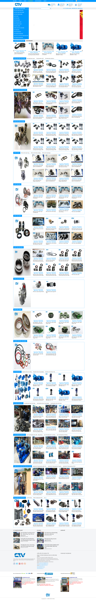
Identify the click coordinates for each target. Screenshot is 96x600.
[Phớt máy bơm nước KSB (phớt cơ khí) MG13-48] (51, 173)
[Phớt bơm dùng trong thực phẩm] (38, 221)
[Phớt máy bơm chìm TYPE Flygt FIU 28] (77, 330)
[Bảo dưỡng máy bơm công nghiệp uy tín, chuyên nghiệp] (38, 409)
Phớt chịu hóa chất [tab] (18, 247)
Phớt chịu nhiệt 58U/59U (76, 243)
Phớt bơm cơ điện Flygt (63, 243)
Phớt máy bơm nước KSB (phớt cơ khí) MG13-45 (76, 166)
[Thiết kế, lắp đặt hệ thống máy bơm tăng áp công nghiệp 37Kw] (64, 486)
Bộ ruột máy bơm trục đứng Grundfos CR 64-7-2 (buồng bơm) (64, 526)
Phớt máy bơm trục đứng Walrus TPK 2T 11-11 (63, 103)
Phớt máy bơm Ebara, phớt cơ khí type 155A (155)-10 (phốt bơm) (51, 86)
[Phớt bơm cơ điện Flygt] (64, 236)
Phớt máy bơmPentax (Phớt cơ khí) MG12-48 (51, 118)
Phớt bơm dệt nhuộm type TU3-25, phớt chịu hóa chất (38, 275)
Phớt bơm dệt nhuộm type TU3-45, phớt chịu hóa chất (64, 275)
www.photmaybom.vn (40, 568)
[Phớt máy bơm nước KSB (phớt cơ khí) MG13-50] (77, 173)
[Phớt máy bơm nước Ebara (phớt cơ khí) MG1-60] (77, 109)
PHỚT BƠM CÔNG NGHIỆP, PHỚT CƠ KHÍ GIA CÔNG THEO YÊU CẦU (51, 546)
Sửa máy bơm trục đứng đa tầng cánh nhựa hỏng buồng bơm (77, 417)
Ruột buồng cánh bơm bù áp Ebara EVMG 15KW (64, 511)
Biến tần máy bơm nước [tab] (38, 497)
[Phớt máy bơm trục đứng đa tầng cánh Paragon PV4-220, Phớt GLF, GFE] (64, 127)
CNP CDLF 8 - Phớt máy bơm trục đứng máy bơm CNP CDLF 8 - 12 (76, 86)
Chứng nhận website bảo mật (65, 573)
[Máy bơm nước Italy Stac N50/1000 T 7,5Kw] (62, 46)
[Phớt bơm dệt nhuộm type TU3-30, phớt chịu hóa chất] (51, 267)
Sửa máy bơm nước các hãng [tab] (29, 403)
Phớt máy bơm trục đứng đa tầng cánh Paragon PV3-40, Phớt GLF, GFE (51, 149)
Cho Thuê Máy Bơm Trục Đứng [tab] (49, 434)
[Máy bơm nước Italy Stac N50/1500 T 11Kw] (64, 392)
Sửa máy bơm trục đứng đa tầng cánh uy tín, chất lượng (50, 533)
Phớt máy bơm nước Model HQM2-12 (51, 244)
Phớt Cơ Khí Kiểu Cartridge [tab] (36, 152)
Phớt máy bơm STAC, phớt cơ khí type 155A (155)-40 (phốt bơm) (51, 72)
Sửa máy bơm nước (17, 31)
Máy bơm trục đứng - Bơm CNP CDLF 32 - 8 (64, 385)
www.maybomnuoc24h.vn (44, 565)
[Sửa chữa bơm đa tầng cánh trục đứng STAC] (64, 423)
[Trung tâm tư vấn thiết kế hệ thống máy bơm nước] (51, 471)
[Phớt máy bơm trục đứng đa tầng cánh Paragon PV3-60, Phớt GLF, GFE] (77, 141)
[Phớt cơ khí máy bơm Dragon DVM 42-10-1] (51, 159)
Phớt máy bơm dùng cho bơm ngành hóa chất (50, 539)
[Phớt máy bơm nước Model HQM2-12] (51, 236)
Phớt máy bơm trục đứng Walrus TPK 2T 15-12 (63, 118)
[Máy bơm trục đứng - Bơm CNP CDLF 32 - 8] (64, 377)
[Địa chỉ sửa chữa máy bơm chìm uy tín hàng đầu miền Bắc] (51, 422)
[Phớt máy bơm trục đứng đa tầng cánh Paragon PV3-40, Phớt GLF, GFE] (51, 141)
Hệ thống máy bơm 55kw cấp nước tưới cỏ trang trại (77, 494)
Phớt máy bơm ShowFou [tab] (49, 58)
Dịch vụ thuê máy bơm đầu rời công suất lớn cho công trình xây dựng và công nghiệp (51, 448)
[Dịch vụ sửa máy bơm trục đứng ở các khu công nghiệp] (64, 409)
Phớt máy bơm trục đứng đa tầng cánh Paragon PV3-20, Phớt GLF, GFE (77, 135)
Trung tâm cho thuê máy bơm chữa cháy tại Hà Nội (64, 463)
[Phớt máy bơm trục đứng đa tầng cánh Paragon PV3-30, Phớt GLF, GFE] (38, 141)
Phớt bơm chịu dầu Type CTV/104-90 (33, 54)
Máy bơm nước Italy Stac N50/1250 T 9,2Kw (47, 54)
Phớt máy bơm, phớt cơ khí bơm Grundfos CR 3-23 (64, 72)
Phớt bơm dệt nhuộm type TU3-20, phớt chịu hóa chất (77, 260)
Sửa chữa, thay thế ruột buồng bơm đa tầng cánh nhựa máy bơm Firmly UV (76, 431)
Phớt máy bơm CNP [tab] (40, 58)
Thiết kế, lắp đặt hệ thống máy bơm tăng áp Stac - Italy (38, 494)
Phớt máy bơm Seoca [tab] (31, 58)
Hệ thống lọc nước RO (76, 479)
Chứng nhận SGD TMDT (40, 573)
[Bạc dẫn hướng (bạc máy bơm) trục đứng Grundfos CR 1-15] (38, 518)
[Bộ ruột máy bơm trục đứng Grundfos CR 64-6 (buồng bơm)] (38, 503)
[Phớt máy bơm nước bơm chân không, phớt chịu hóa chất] (75, 46)
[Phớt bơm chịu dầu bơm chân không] (64, 204)
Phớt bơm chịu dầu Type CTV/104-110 (76, 198)
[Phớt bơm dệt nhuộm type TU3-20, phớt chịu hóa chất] (77, 253)
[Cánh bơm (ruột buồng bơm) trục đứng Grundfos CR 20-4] (20, 46)
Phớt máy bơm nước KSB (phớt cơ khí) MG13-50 (76, 180)
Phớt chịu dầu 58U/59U (76, 211)
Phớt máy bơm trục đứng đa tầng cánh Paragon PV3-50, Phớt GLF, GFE (64, 149)
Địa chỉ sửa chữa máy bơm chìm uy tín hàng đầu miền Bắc (51, 430)
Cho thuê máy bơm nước (18, 33)
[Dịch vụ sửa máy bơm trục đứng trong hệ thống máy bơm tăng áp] (51, 409)
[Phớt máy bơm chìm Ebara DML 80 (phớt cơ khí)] (38, 78)
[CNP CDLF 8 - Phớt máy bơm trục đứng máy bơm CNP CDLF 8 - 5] (77, 64)
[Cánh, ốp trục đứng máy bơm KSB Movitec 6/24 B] (77, 518)
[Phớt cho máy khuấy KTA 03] (38, 284)
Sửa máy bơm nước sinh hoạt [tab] (56, 403)
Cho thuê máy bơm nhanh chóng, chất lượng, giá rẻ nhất (64, 448)
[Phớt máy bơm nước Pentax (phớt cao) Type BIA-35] (38, 110)
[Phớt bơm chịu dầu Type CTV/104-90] (34, 46)
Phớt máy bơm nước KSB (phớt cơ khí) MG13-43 (38, 166)
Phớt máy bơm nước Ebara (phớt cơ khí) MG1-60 (77, 117)
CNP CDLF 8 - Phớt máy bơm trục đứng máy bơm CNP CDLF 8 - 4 (37, 72)
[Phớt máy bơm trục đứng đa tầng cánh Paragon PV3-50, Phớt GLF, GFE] (64, 141)
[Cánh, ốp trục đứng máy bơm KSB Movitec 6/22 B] (51, 503)
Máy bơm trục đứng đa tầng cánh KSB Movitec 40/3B (51, 385)
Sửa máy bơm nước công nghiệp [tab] (43, 403)
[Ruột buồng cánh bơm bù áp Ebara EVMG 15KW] (64, 503)
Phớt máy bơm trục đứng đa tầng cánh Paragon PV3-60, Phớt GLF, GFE (77, 149)
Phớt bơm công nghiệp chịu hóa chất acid (50, 261)
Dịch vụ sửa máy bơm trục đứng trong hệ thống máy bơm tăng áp (51, 417)
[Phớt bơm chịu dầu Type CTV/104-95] (51, 190)
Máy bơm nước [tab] (17, 371)
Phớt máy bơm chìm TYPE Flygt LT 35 (38, 337)
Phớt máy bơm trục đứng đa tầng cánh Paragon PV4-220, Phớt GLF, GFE (64, 135)
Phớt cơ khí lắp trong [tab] (25, 152)
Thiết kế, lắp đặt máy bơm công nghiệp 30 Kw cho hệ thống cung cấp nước (51, 494)
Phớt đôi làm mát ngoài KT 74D (51, 292)
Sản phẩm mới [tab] (29, 40)
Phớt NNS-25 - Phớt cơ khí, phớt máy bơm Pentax (64, 166)
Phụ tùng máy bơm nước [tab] (19, 497)
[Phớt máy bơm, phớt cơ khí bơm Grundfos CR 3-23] (64, 64)
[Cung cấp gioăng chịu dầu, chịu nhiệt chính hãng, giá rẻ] (51, 347)
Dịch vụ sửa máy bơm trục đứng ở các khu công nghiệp (64, 417)
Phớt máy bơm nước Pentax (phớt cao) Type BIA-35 (38, 118)
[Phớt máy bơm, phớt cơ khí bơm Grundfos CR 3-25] (64, 79)
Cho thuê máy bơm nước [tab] (19, 434)
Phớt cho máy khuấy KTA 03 (38, 291)
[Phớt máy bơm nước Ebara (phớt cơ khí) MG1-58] (77, 95)
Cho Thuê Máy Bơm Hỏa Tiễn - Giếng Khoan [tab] (34, 434)
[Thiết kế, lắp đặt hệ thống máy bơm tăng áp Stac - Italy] (38, 486)
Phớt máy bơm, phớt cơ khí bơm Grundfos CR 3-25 (64, 86)
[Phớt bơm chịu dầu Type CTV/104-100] (64, 190)
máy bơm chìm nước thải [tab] (50, 371)
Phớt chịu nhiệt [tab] (17, 215)
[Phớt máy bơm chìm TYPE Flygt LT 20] (64, 330)
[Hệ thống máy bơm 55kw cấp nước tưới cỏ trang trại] (77, 486)
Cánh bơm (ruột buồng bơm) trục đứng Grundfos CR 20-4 (19, 54)
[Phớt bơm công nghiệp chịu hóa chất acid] (51, 253)
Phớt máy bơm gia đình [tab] (19, 121)
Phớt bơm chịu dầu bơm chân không (63, 211)
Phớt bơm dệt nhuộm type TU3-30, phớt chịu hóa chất (51, 275)
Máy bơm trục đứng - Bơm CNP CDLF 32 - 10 (51, 400)
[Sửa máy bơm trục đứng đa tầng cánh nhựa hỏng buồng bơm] (77, 409)
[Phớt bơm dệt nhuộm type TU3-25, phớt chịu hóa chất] (38, 267)
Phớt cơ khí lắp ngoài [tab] (46, 152)
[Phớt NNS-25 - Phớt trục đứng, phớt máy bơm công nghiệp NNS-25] (38, 96)
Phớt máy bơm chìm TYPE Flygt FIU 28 (77, 337)
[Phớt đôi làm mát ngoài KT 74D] (51, 284)
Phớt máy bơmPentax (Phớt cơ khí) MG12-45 (51, 103)
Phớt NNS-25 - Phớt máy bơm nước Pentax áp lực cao (37, 323)
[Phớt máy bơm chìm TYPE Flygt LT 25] (51, 330)
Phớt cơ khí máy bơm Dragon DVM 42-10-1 (50, 166)
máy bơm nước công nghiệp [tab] (38, 371)
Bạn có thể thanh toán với (17, 573)
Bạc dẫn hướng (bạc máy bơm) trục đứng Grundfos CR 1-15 (38, 526)
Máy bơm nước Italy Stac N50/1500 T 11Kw (63, 400)
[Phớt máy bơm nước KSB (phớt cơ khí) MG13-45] (77, 159)
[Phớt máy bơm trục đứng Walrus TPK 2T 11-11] (64, 96)
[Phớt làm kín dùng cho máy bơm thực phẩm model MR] (77, 221)
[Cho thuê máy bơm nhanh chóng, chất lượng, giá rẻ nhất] (64, 440)
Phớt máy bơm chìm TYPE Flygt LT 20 (64, 337)
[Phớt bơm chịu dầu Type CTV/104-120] (38, 204)
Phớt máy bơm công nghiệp (19, 12)
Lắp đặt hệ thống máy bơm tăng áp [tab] (54, 466)
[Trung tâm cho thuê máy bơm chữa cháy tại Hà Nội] (64, 455)
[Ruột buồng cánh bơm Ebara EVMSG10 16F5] (51, 518)
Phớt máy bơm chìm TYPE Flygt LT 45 (77, 323)
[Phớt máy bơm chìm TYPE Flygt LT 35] (38, 330)
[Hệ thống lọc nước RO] (77, 472)
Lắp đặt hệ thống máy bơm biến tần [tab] (39, 466)
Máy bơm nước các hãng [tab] (27, 371)
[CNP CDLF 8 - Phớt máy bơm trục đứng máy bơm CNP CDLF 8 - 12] (77, 79)
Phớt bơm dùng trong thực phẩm (38, 229)
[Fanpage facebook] (14, 564)
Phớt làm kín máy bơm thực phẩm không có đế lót (51, 229)
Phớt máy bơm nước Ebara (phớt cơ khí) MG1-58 (77, 102)
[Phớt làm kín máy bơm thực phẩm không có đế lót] (51, 221)
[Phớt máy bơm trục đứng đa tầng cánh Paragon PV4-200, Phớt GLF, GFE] (38, 127)
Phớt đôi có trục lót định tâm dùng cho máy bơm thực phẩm (37, 244)
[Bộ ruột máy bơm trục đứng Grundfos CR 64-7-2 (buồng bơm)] (64, 518)
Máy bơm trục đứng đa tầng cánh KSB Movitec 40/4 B (77, 400)
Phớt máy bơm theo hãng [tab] (19, 58)
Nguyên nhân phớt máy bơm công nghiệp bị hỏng (38, 431)
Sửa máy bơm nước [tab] (18, 403)
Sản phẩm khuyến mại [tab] (19, 40)
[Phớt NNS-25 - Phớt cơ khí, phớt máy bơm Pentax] (64, 159)
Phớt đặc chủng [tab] (17, 309)
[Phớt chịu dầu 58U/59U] (77, 204)
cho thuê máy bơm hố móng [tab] (62, 434)
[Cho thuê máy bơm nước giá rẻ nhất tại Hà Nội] (38, 440)
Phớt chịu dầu (16, 18)
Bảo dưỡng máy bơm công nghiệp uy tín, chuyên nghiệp (38, 417)
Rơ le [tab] (45, 497)
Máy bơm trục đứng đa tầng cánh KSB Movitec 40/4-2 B (38, 400)
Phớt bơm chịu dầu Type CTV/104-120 (37, 212)
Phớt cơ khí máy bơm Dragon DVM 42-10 (37, 181)
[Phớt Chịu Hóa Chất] (77, 267)
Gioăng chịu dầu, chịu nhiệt (19, 27)
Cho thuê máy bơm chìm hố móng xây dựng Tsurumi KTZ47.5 (51, 462)
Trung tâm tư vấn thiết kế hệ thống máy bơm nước (51, 478)
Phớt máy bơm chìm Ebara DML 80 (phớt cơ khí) (38, 86)
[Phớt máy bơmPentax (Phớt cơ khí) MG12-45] (51, 96)
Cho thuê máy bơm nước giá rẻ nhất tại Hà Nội (38, 448)
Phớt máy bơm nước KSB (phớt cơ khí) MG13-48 (51, 180)
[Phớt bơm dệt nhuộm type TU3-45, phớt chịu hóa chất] (64, 267)
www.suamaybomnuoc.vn (41, 566)
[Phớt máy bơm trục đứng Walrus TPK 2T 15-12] (64, 110)
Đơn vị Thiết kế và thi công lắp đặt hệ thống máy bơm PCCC (64, 478)
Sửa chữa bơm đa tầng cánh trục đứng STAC (63, 431)
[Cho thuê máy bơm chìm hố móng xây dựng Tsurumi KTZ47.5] (51, 455)
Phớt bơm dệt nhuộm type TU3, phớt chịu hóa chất (64, 260)
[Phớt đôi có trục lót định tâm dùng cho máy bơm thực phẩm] (38, 236)
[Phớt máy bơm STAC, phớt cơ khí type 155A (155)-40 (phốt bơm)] (51, 64)
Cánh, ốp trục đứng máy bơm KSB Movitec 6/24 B (76, 525)
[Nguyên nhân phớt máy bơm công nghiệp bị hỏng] (38, 423)
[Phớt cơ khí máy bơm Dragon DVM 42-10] (38, 173)
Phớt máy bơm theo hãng (18, 10)
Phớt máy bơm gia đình (18, 14)
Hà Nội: (64, 8)
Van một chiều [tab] (29, 497)
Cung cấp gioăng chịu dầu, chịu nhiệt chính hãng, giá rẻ (51, 354)
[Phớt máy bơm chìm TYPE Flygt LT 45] (77, 315)
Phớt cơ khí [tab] (16, 152)
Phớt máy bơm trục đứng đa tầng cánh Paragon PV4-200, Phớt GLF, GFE (38, 135)
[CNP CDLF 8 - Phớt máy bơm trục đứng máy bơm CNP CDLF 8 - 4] (38, 64)
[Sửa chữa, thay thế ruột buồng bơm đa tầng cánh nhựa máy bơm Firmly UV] (77, 423)
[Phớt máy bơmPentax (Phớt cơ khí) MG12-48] (51, 110)
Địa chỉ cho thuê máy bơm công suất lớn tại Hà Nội (77, 448)
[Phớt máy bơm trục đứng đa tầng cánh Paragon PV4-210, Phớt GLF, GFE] (51, 127)
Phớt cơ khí (16, 16)
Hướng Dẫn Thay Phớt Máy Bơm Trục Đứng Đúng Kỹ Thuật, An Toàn (28, 539)
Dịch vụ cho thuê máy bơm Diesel (77, 463)
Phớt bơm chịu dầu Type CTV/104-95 (50, 198)
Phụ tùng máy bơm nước (18, 37)
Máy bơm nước (16, 29)
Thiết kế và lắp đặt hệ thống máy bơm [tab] (22, 466)
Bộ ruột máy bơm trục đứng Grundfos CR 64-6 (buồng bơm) (38, 511)
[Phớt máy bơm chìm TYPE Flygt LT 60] (64, 315)
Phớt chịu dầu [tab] (17, 184)
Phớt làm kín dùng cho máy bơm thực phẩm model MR (77, 229)
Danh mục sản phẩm (20, 8)
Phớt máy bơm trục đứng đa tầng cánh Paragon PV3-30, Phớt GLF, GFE (38, 149)
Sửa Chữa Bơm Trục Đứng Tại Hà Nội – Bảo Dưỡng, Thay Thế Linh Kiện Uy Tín (27, 534)
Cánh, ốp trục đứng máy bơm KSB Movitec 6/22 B (50, 511)
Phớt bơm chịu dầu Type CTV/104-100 (63, 198)
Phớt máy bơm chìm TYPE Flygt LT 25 (51, 337)
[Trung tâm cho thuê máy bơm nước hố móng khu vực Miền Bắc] (38, 455)
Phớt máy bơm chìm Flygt (51, 211)
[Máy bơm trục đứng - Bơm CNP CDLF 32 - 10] (51, 392)
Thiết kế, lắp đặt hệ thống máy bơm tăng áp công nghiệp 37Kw (64, 494)
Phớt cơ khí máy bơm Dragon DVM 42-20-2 (63, 181)
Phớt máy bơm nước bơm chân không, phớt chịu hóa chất (75, 54)
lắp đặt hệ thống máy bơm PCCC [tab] (69, 466)
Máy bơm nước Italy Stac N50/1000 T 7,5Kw (61, 54)
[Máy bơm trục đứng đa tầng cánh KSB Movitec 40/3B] (51, 377)
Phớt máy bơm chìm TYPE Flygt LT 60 (64, 323)
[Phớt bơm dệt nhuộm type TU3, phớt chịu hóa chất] (64, 253)
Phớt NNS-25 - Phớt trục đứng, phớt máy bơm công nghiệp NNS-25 (38, 103)
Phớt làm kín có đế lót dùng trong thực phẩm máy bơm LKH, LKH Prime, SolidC (64, 229)
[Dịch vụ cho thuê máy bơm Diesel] (77, 455)
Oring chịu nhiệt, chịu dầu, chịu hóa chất (38, 354)
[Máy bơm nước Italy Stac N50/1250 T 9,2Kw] (48, 46)
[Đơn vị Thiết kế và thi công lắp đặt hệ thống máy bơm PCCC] (64, 471)
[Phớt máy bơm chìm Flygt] (51, 204)
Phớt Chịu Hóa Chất (75, 274)
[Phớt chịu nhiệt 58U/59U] (77, 236)
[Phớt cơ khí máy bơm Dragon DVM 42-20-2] (64, 173)
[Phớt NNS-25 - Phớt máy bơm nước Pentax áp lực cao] (38, 315)
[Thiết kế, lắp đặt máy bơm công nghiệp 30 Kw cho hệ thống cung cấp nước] (51, 486)
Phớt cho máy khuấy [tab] (18, 278)
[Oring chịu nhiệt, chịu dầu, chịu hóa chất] (38, 347)
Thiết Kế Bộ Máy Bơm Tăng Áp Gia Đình (38, 480)
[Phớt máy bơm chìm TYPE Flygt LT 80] (51, 315)
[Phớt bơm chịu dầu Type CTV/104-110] (77, 190)
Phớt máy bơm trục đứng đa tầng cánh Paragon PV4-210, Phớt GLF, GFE (51, 135)
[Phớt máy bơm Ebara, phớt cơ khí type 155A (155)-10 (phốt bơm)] (51, 79)
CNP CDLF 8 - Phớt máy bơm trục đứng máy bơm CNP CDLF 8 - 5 (76, 72)
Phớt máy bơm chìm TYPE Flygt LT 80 (51, 323)
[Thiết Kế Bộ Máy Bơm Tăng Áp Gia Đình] (38, 472)
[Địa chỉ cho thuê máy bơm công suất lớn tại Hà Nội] (77, 440)
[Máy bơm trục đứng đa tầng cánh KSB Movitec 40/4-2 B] (38, 392)
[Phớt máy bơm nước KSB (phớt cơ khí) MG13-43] (38, 159)
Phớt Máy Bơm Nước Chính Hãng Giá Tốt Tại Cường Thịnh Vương (27, 545)
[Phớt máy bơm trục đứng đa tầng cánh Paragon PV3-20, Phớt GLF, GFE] (77, 127)
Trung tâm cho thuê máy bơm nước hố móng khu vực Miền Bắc (37, 463)
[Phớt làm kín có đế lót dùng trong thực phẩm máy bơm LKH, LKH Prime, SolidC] (64, 221)
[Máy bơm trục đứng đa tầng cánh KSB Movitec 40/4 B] (77, 392)
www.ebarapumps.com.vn (41, 567)
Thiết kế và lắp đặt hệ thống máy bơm (21, 35)
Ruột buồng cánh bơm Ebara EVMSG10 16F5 (50, 525)
